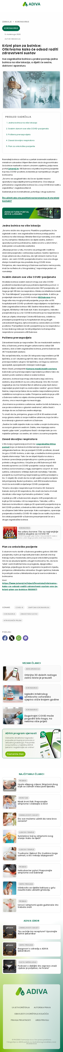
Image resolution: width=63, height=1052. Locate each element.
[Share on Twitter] (12, 638)
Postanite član (15, 754)
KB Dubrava (44, 297)
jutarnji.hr (13, 168)
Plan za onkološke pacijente (21, 146)
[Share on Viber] (25, 638)
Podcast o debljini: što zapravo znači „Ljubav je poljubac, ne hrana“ (37, 965)
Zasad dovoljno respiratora (21, 140)
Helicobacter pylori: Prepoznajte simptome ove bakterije (35, 870)
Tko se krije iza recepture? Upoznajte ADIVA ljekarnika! (37, 931)
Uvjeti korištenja (21, 1007)
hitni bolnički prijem (12, 620)
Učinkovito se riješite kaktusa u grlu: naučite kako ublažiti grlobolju (37, 887)
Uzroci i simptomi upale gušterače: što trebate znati (38, 904)
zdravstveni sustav (29, 614)
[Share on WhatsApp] (18, 638)
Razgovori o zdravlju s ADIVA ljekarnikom (33, 948)
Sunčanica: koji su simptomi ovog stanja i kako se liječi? (35, 835)
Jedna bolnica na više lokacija (22, 122)
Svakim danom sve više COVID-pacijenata (28, 128)
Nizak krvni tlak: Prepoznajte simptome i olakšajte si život (33, 801)
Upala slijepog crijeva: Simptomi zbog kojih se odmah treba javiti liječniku (38, 783)
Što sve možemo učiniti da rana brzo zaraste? (37, 818)
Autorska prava (42, 1007)
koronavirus (9, 614)
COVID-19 (19, 607)
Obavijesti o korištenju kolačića (31, 1013)
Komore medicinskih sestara (41, 368)
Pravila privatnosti (21, 1020)
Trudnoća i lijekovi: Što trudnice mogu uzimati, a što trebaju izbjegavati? (38, 852)
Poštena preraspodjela (19, 134)
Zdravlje (7, 21)
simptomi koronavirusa (38, 607)
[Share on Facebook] (5, 638)
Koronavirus (22, 21)
